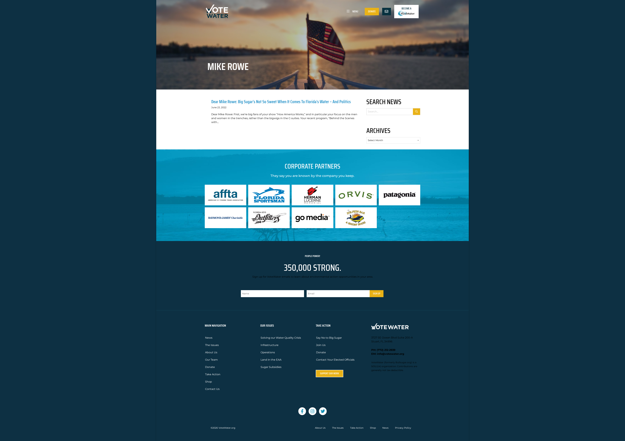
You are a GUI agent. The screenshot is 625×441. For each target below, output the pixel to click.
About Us (211, 352)
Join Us (321, 345)
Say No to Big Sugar (329, 337)
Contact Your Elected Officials (335, 359)
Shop (208, 381)
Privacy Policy (403, 428)
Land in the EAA (271, 359)
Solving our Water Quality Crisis (281, 337)
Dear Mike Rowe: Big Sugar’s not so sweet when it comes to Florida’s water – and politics (281, 101)
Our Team (211, 359)
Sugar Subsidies (271, 367)
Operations (268, 352)
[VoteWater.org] (217, 11)
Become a (406, 8)
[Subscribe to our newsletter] (386, 11)
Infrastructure (269, 345)
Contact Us (212, 389)
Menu (355, 11)
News (208, 337)
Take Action (212, 374)
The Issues (212, 345)
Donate (372, 11)
